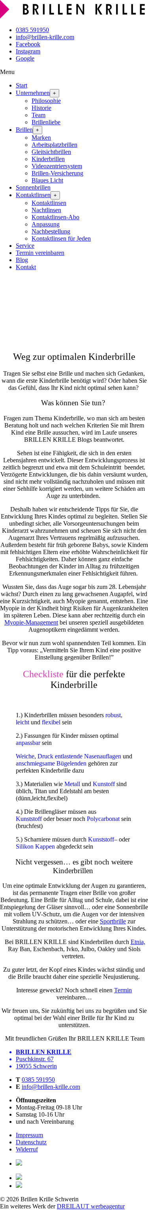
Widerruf (27, 1149)
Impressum (29, 1135)
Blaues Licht (47, 180)
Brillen (24, 129)
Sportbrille (113, 921)
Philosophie (46, 100)
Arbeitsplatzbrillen (54, 144)
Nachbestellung (51, 231)
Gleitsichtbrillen (51, 151)
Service (25, 245)
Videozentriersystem (57, 166)
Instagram (28, 51)
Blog (22, 259)
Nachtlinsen (46, 210)
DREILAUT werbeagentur (91, 1206)
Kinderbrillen (48, 159)
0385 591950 (32, 30)
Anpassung (46, 224)
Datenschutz (31, 1142)
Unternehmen (33, 92)
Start (21, 85)
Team (38, 115)
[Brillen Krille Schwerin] (74, 16)
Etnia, (138, 941)
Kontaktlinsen (33, 195)
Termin (123, 990)
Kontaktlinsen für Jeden (61, 238)
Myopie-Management (31, 622)
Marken (41, 137)
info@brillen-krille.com (45, 37)
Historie (41, 107)
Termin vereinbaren (40, 252)
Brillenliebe (46, 122)
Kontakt (26, 267)
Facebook (28, 44)
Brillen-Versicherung (57, 173)
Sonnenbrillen (33, 187)
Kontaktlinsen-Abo (55, 217)
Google (25, 58)
